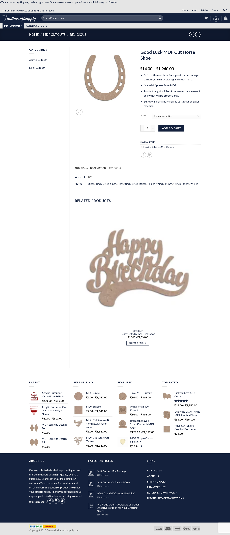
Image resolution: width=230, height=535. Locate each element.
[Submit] (160, 18)
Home (185, 10)
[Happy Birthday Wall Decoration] (137, 267)
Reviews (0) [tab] (114, 168)
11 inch (151, 183)
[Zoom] (79, 112)
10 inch (142, 183)
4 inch (98, 183)
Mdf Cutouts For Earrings (111, 471)
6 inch (113, 183)
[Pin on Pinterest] (149, 154)
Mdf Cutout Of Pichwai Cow (113, 482)
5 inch (106, 183)
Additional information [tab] (90, 168)
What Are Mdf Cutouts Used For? (116, 493)
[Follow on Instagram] (56, 501)
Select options (138, 343)
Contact (215, 10)
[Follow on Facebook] (50, 501)
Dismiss (113, 2)
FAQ (225, 10)
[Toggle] (58, 66)
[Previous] (76, 357)
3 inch (91, 183)
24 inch (194, 183)
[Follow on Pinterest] (62, 501)
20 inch (185, 183)
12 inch (160, 183)
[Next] (87, 111)
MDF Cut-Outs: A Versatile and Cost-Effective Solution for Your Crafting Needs (118, 507)
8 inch (127, 183)
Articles (204, 10)
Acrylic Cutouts (36, 25)
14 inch (168, 183)
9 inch (135, 183)
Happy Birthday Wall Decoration (138, 333)
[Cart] (225, 18)
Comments (103, 475)
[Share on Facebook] (143, 154)
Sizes (143, 115)
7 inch (120, 183)
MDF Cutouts (12, 25)
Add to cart (171, 128)
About (194, 10)
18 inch (177, 183)
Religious (78, 34)
